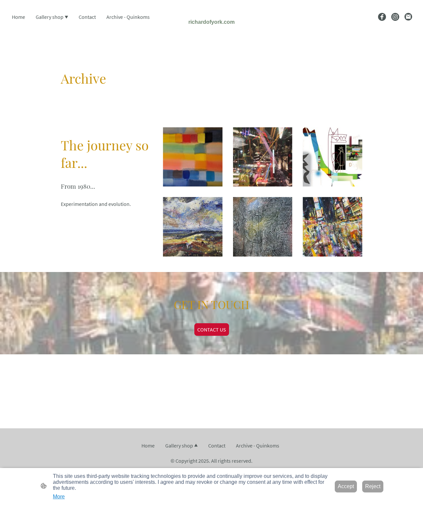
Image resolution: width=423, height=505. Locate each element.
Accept (346, 486)
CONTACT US (211, 329)
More (59, 496)
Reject (372, 486)
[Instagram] (395, 17)
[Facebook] (382, 17)
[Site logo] (211, 31)
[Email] (408, 17)
